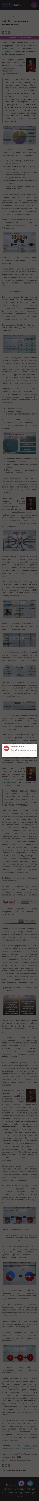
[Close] (37, 744)
